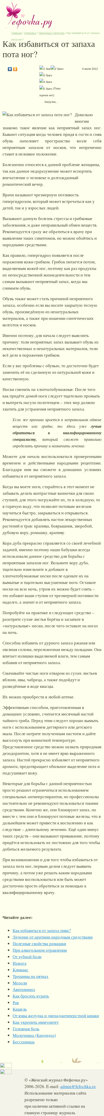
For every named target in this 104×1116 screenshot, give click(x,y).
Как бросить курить (31, 996)
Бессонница (24, 1042)
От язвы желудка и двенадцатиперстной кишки (56, 1015)
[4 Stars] (45, 82)
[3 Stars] (45, 75)
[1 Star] (45, 69)
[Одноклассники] (15, 68)
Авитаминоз (24, 989)
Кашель (20, 1009)
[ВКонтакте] (10, 68)
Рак (16, 1002)
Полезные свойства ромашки (39, 943)
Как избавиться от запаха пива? (42, 930)
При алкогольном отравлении (40, 950)
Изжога (20, 963)
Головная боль (26, 1029)
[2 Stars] (57, 69)
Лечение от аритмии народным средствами (53, 937)
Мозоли (20, 983)
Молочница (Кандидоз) (34, 1035)
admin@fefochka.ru (78, 1086)
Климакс (21, 970)
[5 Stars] (45, 88)
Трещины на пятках (30, 976)
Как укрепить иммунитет (36, 1022)
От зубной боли (27, 956)
